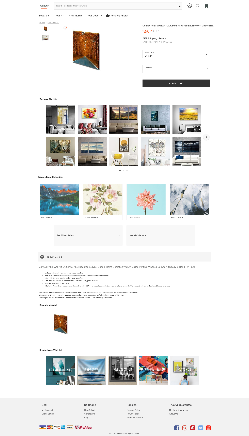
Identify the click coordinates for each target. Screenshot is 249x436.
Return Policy (133, 413)
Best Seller (44, 15)
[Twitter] (201, 428)
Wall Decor (93, 15)
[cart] (206, 6)
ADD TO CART (176, 83)
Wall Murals (75, 15)
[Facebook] (177, 428)
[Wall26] (43, 6)
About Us (173, 413)
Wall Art (59, 15)
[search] (179, 6)
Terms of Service (135, 417)
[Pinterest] (193, 428)
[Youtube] (208, 428)
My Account (47, 410)
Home (42, 22)
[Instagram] (185, 428)
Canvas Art (53, 22)
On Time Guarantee (178, 410)
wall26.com (120, 434)
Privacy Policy (133, 410)
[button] (206, 137)
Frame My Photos (119, 15)
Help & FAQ (89, 410)
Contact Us (89, 413)
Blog (86, 417)
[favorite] (197, 6)
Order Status (48, 413)
